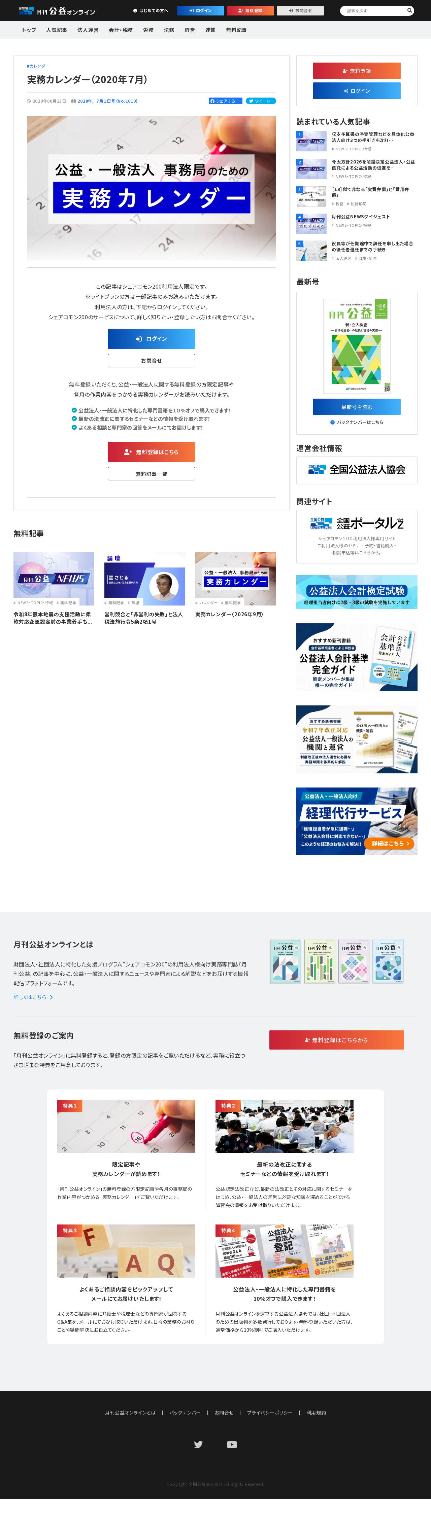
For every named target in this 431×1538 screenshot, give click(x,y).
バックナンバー (185, 1412)
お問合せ (303, 10)
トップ (29, 29)
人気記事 (56, 29)
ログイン (204, 10)
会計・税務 (121, 29)
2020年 (84, 101)
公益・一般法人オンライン (67, 10)
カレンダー (40, 66)
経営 (190, 29)
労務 (148, 29)
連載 (210, 29)
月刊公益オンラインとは (130, 1412)
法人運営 (88, 29)
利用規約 (316, 1412)
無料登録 (254, 10)
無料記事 (236, 29)
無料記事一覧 (152, 473)
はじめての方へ (153, 10)
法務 (169, 29)
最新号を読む (357, 406)
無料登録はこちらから (340, 1040)
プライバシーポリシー (270, 1412)
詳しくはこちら (29, 996)
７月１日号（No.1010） (117, 101)
